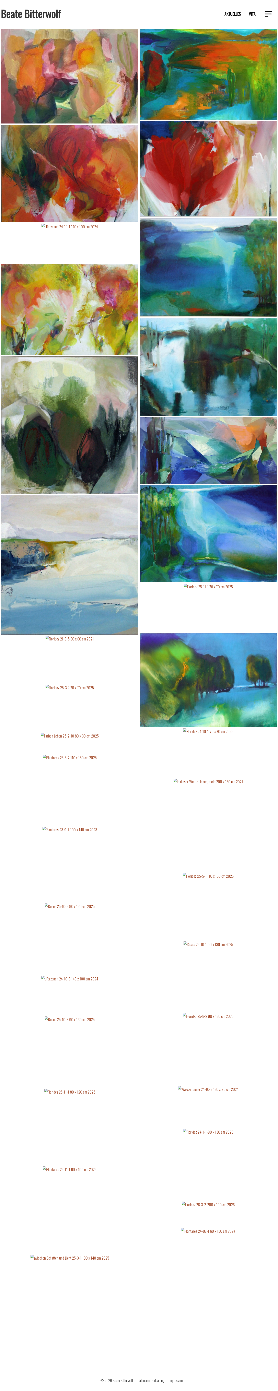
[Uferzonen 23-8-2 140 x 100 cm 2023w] (208, 367)
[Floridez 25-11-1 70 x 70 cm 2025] (208, 608)
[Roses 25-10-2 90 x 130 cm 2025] (70, 939)
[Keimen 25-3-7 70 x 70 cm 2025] (70, 425)
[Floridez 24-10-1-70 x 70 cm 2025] (208, 753)
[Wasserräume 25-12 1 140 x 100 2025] (208, 534)
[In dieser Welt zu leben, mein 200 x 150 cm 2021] (208, 826)
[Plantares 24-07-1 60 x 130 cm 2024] (208, 1287)
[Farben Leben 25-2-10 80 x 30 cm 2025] (70, 743)
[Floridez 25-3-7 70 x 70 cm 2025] (70, 709)
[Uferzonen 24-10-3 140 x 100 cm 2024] (70, 996)
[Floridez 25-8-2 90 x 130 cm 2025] (208, 1049)
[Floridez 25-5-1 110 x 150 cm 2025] (208, 907)
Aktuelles (232, 14)
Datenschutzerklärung (151, 1380)
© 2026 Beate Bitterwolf (117, 1380)
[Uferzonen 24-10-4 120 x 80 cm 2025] (208, 75)
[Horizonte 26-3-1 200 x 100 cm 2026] (208, 451)
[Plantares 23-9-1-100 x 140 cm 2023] (70, 865)
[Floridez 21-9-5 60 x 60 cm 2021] (70, 660)
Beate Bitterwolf (31, 13)
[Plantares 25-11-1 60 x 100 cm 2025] (70, 1210)
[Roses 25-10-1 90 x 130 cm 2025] (208, 977)
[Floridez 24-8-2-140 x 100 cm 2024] (70, 174)
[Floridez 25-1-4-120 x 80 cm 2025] (70, 310)
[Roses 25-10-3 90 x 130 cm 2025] (70, 1052)
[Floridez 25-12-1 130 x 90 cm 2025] (208, 169)
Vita (252, 14)
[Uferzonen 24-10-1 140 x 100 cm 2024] (70, 244)
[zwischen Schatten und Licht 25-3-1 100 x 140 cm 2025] (70, 1311)
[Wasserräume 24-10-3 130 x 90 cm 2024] (208, 1107)
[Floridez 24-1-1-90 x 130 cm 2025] (208, 1165)
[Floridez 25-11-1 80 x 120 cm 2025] (70, 1127)
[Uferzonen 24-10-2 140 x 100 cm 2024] (208, 268)
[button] (268, 14)
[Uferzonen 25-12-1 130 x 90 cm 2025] (208, 680)
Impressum (176, 1380)
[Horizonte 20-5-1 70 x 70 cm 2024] (70, 565)
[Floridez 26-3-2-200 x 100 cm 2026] (208, 1215)
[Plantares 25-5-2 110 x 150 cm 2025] (70, 790)
